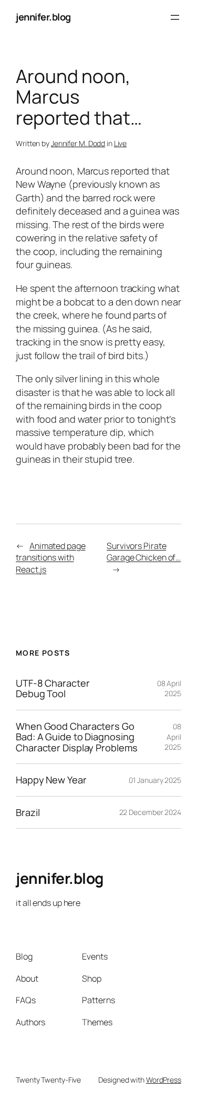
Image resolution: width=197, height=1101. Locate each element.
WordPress (163, 1080)
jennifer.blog (43, 17)
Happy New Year (51, 779)
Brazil (27, 812)
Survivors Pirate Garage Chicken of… (144, 552)
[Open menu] (175, 17)
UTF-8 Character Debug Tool (53, 688)
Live (120, 143)
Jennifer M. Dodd (78, 143)
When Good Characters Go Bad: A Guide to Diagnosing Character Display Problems (76, 737)
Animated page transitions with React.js (51, 557)
